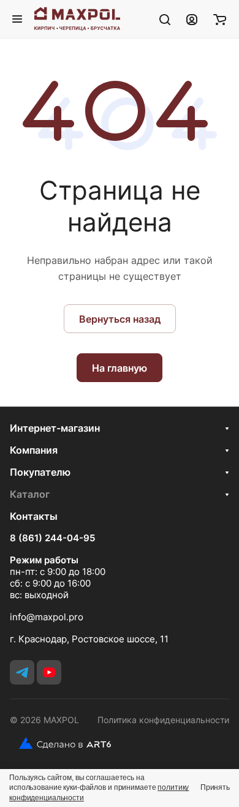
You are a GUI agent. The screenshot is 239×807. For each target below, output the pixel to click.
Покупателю (40, 472)
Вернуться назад (120, 319)
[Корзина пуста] (219, 19)
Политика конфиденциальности (163, 720)
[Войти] (191, 19)
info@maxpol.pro (46, 617)
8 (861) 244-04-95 (52, 538)
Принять (215, 787)
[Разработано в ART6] (60, 743)
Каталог (30, 494)
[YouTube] (49, 672)
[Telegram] (22, 672)
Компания (34, 450)
